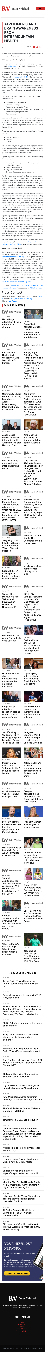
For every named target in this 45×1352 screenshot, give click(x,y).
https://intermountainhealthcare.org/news (16, 282)
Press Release (12, 301)
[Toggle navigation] (40, 8)
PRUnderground (35, 288)
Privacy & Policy (21, 1331)
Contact (21, 1326)
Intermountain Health (20, 77)
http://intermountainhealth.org (21, 299)
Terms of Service (22, 1329)
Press (22, 1322)
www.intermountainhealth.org (13, 257)
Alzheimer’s (12, 66)
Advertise (21, 1324)
